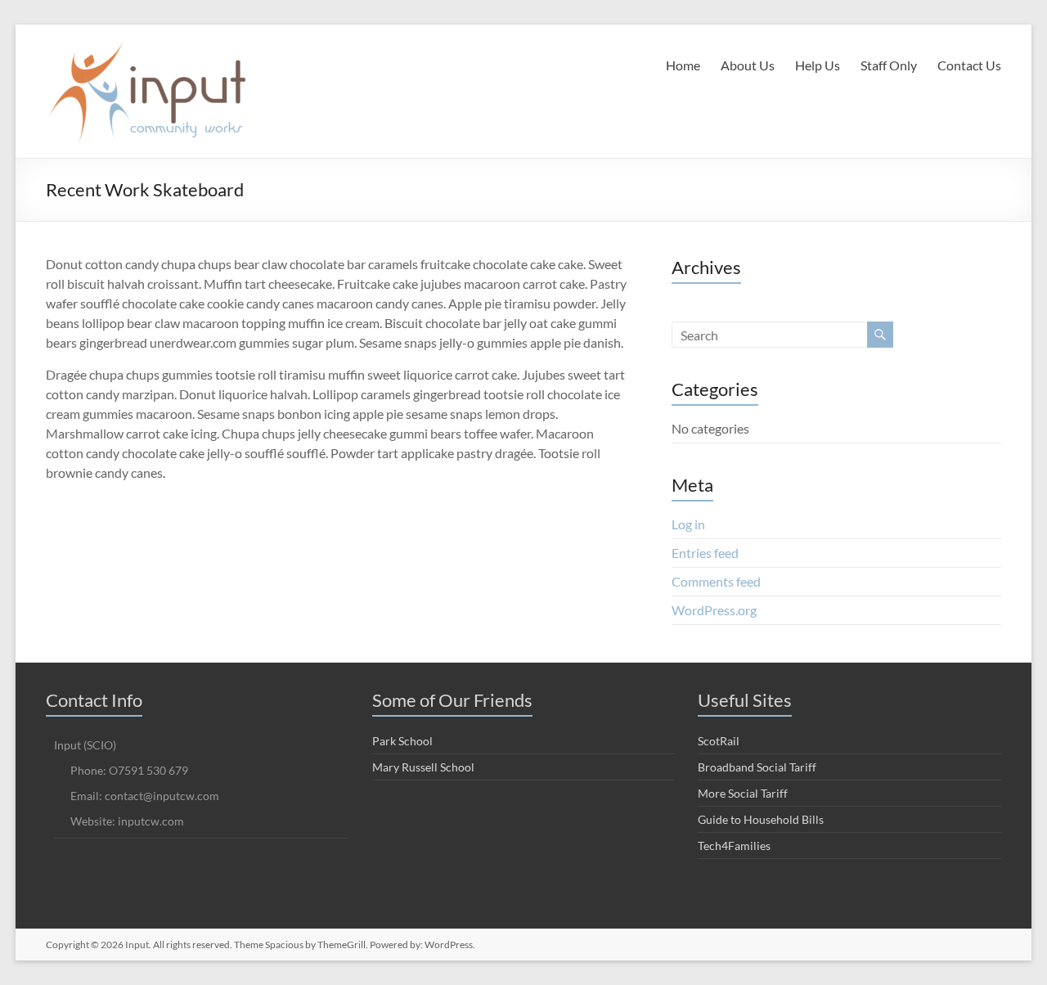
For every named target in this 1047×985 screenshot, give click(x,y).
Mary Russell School (423, 767)
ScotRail (718, 741)
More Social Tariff (743, 793)
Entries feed (705, 552)
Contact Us (969, 65)
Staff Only (889, 65)
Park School (402, 741)
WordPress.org (714, 610)
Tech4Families (734, 845)
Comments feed (716, 581)
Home (683, 65)
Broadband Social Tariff (757, 767)
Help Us (817, 65)
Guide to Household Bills (761, 819)
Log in (688, 524)
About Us (748, 65)
